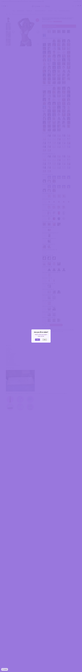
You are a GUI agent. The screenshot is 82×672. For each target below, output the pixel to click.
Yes (37, 339)
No (44, 339)
